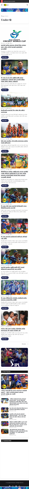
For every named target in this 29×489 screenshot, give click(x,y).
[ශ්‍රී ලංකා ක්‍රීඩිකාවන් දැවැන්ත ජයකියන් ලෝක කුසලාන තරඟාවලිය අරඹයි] (14, 287)
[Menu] (1, 5)
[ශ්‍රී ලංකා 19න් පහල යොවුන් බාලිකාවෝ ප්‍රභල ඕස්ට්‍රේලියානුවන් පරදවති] (14, 195)
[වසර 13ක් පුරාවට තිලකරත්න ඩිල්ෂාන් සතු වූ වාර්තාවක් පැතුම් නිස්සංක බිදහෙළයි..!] (4, 409)
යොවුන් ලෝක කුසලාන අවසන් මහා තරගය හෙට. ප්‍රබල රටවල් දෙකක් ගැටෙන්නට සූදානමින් (13, 47)
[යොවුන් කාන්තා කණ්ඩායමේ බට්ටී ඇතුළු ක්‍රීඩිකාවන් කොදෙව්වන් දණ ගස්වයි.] (14, 256)
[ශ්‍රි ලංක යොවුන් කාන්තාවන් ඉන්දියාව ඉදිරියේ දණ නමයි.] (14, 226)
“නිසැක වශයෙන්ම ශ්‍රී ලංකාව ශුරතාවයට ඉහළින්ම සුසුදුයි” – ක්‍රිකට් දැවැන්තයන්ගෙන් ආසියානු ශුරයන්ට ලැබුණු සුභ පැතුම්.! (14, 392)
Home (3, 16)
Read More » (5, 57)
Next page (24, 343)
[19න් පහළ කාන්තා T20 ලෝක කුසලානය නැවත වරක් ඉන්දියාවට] (14, 130)
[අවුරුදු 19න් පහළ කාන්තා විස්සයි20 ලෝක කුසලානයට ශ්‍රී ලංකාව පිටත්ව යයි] (14, 318)
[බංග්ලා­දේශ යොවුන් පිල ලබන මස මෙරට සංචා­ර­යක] (14, 99)
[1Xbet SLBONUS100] (14, 488)
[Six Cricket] (8, 5)
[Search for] (27, 5)
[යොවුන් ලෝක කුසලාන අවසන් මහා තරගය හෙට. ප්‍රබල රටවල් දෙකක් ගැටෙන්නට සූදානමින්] (14, 34)
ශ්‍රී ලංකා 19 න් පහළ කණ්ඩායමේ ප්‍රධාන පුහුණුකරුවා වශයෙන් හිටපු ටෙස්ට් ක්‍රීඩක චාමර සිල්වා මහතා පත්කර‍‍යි (13, 79)
